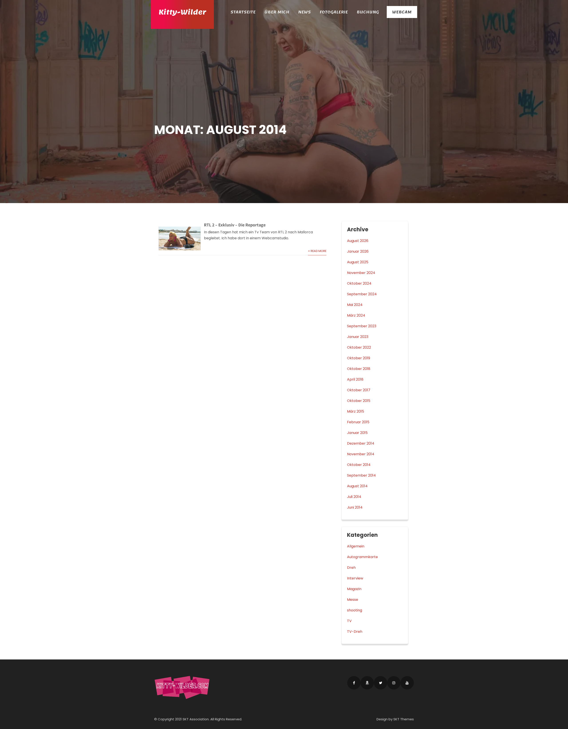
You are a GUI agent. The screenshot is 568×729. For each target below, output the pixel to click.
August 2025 (357, 262)
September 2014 (361, 475)
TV (349, 620)
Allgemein (355, 546)
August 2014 (357, 486)
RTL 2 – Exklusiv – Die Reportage (235, 225)
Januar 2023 (357, 336)
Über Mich (276, 12)
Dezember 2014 (360, 443)
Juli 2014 (354, 496)
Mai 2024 (355, 304)
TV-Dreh (354, 631)
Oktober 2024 (359, 283)
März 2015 (355, 411)
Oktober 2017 (358, 390)
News (304, 12)
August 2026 (357, 240)
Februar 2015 (358, 422)
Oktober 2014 (359, 464)
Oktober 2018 (358, 368)
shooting (354, 610)
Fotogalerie (334, 12)
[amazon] (367, 682)
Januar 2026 (358, 251)
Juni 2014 (355, 507)
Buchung (368, 12)
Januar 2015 (357, 432)
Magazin (354, 588)
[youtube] (407, 682)
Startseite (243, 12)
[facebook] (354, 682)
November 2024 (361, 272)
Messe (352, 599)
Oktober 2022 (359, 347)
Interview (355, 578)
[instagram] (393, 682)
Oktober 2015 (358, 400)
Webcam (402, 12)
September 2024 (362, 294)
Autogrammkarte (362, 556)
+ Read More (317, 251)
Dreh (351, 567)
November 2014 (360, 454)
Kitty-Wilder (182, 12)
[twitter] (380, 682)
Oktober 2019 (358, 358)
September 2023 (361, 326)
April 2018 (355, 379)
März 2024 (356, 315)
